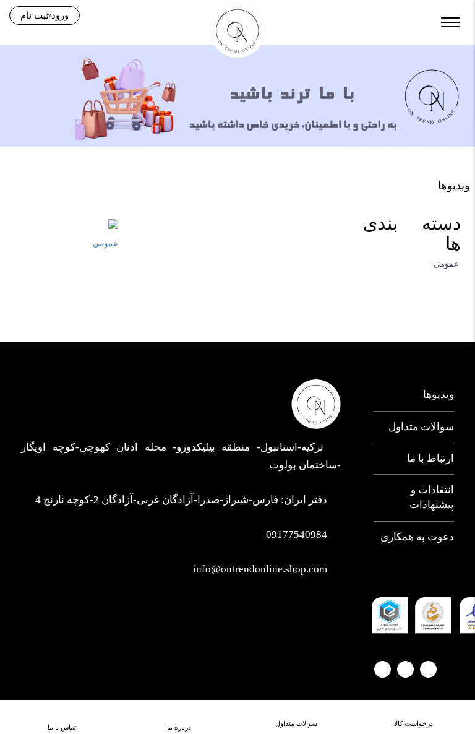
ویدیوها (438, 394)
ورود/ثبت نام (44, 15)
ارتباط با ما (430, 458)
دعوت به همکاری (417, 537)
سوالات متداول (421, 427)
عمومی (447, 264)
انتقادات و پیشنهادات (431, 497)
